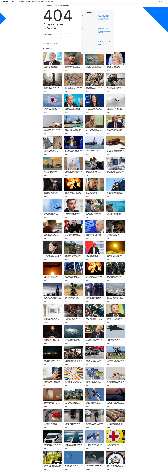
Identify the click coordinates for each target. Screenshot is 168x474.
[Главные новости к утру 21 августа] (94, 146)
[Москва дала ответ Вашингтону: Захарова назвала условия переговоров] (115, 62)
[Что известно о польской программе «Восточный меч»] (73, 398)
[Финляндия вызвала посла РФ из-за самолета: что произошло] (94, 440)
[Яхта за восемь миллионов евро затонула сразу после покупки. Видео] (73, 125)
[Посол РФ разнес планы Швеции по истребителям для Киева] (52, 209)
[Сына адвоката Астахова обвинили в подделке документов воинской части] (94, 125)
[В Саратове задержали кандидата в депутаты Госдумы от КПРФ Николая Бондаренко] (73, 209)
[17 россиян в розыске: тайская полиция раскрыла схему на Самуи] (94, 293)
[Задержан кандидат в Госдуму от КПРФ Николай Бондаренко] (115, 146)
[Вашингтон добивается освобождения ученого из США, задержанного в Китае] (115, 461)
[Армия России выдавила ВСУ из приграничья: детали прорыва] (73, 251)
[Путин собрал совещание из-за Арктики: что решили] (94, 335)
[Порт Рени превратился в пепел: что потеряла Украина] (94, 272)
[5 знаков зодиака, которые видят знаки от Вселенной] (73, 314)
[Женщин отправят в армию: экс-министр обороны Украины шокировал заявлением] (115, 83)
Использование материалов (148, 473)
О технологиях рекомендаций (123, 473)
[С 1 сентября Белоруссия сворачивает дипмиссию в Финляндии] (52, 419)
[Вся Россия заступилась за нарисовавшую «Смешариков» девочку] (73, 377)
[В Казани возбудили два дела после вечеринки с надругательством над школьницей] (73, 419)
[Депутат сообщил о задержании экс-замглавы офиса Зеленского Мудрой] (94, 104)
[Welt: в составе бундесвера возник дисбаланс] (115, 272)
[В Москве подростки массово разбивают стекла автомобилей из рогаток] (94, 62)
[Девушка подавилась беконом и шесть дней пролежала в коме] (52, 314)
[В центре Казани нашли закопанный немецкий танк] (52, 146)
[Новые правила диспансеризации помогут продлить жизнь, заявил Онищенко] (94, 230)
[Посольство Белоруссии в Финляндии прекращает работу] (94, 398)
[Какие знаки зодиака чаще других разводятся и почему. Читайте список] (115, 377)
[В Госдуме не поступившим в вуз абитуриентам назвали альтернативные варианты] (73, 440)
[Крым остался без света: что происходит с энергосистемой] (115, 293)
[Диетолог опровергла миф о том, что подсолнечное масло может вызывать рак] (52, 461)
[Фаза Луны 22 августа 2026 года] (94, 461)
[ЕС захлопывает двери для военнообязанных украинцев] (94, 377)
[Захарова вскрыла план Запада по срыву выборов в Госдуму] (73, 167)
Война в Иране (48, 5)
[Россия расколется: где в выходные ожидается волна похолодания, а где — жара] (73, 293)
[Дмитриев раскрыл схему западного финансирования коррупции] (94, 251)
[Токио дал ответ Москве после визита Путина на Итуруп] (52, 104)
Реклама (11, 473)
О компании (6, 473)
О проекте (115, 473)
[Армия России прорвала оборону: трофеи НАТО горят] (52, 356)
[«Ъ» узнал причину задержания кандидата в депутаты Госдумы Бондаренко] (115, 188)
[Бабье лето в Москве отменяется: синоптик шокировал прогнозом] (94, 419)
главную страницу (56, 37)
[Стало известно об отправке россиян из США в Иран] (52, 272)
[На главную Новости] (6, 1)
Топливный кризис (64, 5)
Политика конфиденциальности (136, 473)
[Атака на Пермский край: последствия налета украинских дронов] (115, 440)
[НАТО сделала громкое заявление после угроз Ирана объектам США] (73, 272)
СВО (56, 5)
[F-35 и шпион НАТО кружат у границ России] (115, 335)
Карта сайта (164, 473)
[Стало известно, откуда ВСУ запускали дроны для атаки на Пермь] (115, 104)
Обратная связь (158, 473)
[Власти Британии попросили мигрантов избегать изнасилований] (52, 167)
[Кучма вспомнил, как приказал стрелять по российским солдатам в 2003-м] (115, 314)
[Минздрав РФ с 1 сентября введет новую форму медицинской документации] (115, 167)
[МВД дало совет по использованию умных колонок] (52, 398)
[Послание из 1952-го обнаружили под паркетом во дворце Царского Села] (73, 83)
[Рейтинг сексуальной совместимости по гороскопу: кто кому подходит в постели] (94, 167)
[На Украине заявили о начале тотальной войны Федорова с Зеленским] (52, 335)
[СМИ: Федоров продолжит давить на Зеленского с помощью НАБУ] (73, 230)
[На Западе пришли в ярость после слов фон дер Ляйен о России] (73, 146)
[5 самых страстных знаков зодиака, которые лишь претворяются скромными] (115, 230)
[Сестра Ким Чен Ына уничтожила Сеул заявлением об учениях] (52, 251)
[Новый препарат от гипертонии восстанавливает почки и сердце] (52, 377)
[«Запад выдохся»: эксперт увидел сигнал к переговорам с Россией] (52, 293)
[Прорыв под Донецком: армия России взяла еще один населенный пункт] (115, 251)
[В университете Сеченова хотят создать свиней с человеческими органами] (115, 419)
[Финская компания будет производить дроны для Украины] (115, 398)
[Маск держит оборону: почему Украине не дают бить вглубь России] (115, 125)
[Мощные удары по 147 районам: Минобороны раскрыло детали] (73, 188)
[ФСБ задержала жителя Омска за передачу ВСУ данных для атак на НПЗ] (73, 356)
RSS (111, 473)
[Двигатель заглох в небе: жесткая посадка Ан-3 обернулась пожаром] (115, 356)
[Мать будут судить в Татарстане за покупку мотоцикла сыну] (94, 356)
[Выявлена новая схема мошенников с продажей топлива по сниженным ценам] (94, 314)
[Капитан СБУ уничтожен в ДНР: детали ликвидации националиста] (52, 83)
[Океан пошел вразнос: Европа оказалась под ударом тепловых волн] (115, 209)
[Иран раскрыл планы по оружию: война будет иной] (52, 125)
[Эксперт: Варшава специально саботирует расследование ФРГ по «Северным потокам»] (73, 335)
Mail (2, 473)
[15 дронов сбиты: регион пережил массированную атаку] (52, 440)
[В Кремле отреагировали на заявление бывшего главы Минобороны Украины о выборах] (52, 62)
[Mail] (2, 1)
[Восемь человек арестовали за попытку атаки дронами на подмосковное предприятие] (94, 83)
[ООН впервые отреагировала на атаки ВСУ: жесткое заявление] (73, 104)
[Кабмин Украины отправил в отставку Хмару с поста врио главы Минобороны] (73, 62)
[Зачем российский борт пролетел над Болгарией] (73, 461)
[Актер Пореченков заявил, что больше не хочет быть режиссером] (94, 188)
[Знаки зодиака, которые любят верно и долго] (94, 209)
